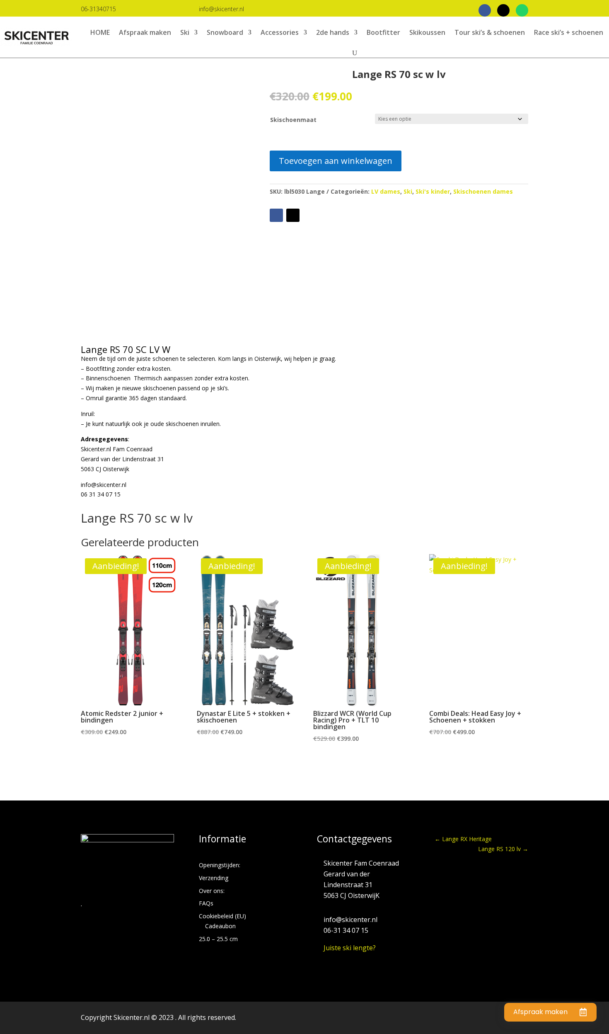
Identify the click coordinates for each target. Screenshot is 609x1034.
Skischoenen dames (483, 191)
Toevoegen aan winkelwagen (335, 160)
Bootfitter (383, 32)
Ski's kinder (433, 191)
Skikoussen (427, 32)
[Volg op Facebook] (276, 215)
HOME (100, 32)
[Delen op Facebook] (485, 10)
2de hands (332, 32)
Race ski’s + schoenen (568, 32)
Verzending (213, 878)
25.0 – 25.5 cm (218, 939)
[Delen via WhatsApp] (522, 10)
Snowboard (225, 32)
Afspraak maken (145, 32)
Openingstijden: (219, 865)
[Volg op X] (293, 215)
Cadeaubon (220, 926)
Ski (184, 32)
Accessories (280, 32)
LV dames (385, 191)
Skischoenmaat (293, 120)
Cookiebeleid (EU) (222, 916)
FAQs (206, 903)
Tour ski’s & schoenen (489, 32)
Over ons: (212, 891)
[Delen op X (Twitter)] (503, 10)
